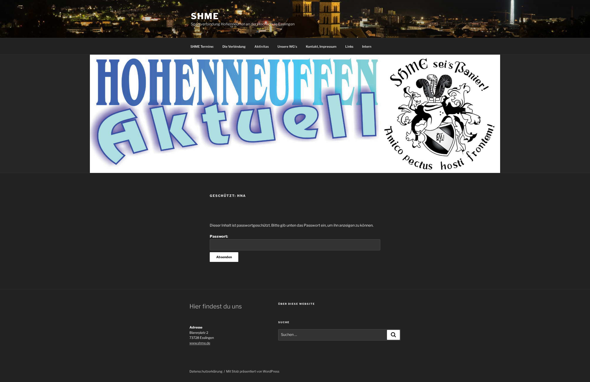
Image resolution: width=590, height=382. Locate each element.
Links (349, 46)
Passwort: (219, 236)
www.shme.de (199, 343)
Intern (366, 46)
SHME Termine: (202, 46)
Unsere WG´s (287, 46)
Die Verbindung (234, 46)
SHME (205, 16)
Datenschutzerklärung (205, 371)
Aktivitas (261, 46)
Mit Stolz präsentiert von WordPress (252, 371)
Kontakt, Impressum (321, 46)
